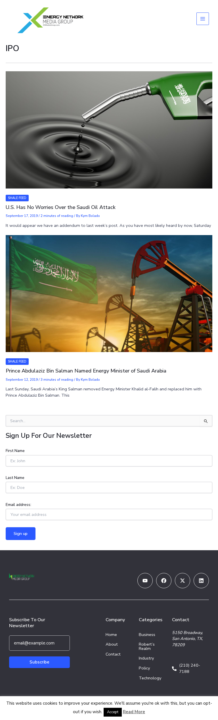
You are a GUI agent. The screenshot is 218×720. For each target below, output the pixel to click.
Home (111, 634)
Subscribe (39, 662)
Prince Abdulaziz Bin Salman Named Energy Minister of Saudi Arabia (86, 370)
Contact (113, 654)
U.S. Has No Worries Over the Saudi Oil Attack (61, 207)
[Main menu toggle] (202, 18)
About (112, 644)
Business (147, 634)
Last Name (15, 477)
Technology (150, 678)
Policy (144, 668)
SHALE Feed (17, 198)
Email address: (18, 504)
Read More (134, 712)
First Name (15, 450)
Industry (146, 658)
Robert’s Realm (147, 646)
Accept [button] (112, 712)
